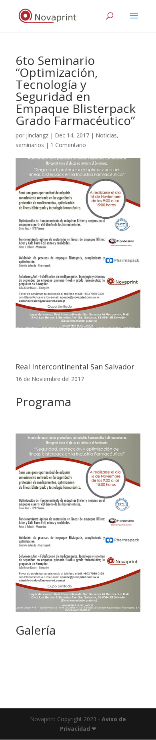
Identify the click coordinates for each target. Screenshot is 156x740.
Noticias (106, 135)
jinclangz (37, 135)
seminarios (30, 145)
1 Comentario (68, 145)
